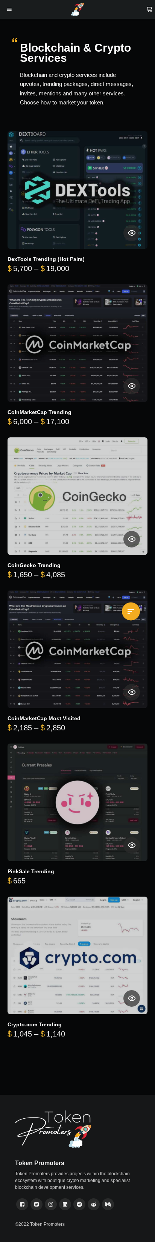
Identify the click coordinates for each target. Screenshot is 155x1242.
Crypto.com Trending (35, 1024)
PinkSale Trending (31, 871)
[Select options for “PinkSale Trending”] (131, 845)
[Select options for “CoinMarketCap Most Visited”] (131, 692)
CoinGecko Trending (34, 565)
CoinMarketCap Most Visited (44, 718)
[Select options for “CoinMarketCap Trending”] (131, 386)
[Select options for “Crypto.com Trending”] (131, 998)
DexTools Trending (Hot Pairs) (46, 259)
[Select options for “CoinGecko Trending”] (131, 539)
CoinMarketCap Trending (39, 412)
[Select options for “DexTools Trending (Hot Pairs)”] (131, 233)
